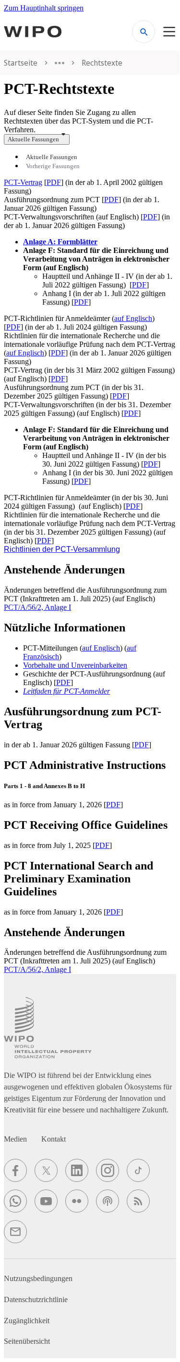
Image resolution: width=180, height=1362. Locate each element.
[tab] (51, 157)
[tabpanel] (90, 272)
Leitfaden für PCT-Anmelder (66, 691)
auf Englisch (133, 318)
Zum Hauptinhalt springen (44, 8)
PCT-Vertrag (23, 182)
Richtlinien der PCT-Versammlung (62, 549)
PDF (54, 182)
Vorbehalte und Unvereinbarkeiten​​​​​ (75, 665)
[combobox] (37, 139)
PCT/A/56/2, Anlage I (37, 607)
